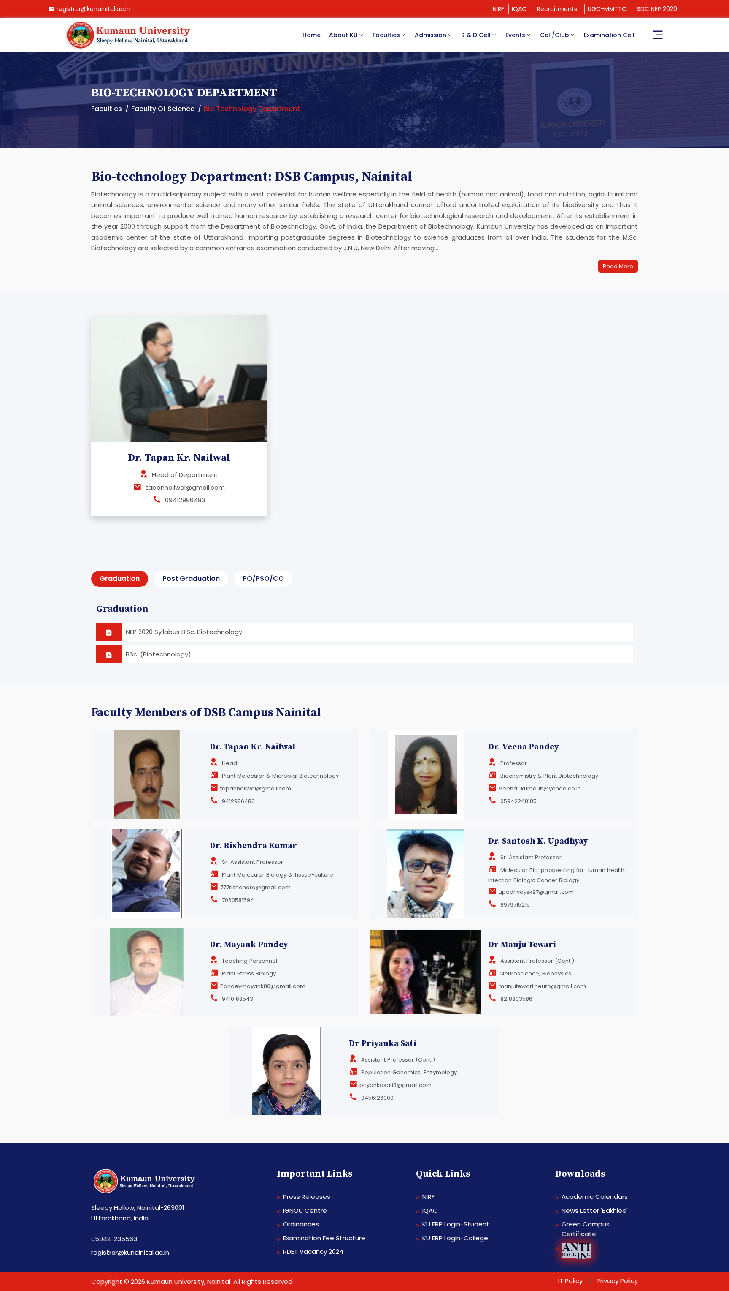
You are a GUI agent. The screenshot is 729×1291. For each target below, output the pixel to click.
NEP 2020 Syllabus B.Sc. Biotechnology (184, 631)
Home (311, 35)
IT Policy (570, 1280)
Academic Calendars (595, 1196)
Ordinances (301, 1224)
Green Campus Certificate (586, 1229)
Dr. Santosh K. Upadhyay (538, 841)
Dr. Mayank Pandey (249, 945)
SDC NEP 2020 (657, 9)
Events (515, 35)
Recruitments (557, 9)
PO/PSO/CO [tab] (263, 578)
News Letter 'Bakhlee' (595, 1210)
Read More (618, 266)
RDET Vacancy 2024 (313, 1251)
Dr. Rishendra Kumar (253, 846)
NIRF (498, 9)
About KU (343, 35)
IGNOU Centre (305, 1210)
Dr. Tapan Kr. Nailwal (252, 747)
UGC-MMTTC (607, 9)
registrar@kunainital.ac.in (93, 9)
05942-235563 (114, 1238)
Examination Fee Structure (324, 1238)
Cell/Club (554, 35)
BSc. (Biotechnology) (158, 654)
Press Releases (306, 1196)
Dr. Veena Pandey (523, 747)
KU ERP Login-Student (455, 1224)
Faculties (386, 35)
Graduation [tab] (120, 578)
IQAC (519, 9)
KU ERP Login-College (455, 1238)
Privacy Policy (617, 1280)
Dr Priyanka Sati (382, 1043)
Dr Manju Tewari (522, 945)
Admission (430, 35)
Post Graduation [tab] (191, 578)
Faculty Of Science (162, 109)
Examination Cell (609, 35)
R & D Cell (476, 35)
